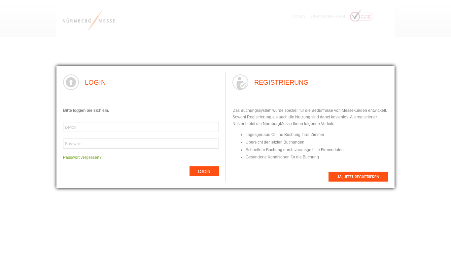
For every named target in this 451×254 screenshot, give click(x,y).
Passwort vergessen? (82, 157)
